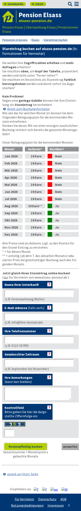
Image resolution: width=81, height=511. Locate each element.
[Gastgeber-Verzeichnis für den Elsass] (9, 16)
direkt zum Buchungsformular (28, 109)
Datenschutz (47, 499)
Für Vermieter (24, 499)
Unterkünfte (13, 4)
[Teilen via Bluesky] (46, 489)
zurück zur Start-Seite (22, 474)
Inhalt (37, 4)
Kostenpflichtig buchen (25, 446)
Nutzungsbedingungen (27, 505)
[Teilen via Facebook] (38, 489)
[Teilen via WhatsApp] (55, 489)
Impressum (56, 505)
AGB (63, 499)
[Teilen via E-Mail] (66, 489)
